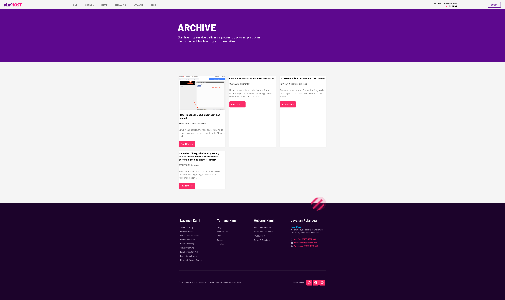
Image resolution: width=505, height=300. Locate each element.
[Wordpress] (322, 283)
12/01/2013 (285, 84)
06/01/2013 (184, 165)
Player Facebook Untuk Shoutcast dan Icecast (199, 116)
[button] (494, 5)
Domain (104, 5)
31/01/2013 (184, 123)
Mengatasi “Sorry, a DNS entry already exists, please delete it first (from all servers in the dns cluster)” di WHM (199, 156)
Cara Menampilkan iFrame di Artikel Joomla (302, 78)
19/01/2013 (234, 84)
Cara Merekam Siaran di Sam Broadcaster (251, 78)
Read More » (187, 144)
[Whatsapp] (309, 283)
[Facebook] (316, 283)
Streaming (120, 5)
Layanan (138, 5)
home (74, 5)
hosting (88, 5)
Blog (153, 5)
